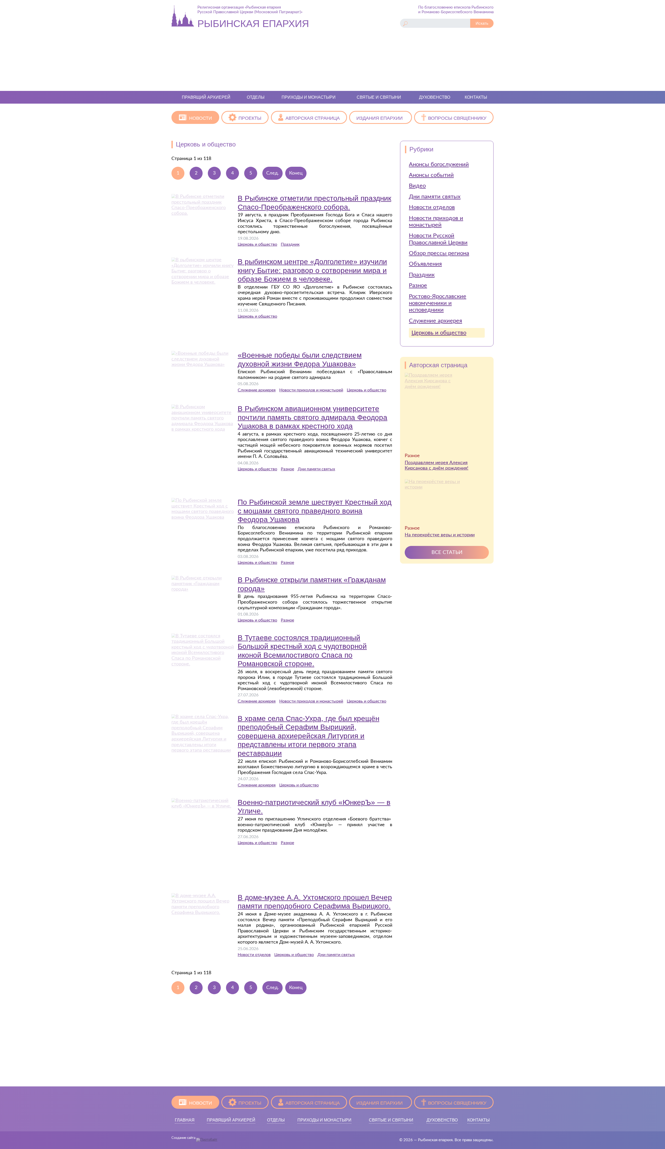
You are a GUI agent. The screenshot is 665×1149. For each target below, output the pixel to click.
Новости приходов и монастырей (311, 390)
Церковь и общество (257, 244)
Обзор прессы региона (439, 253)
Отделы (255, 97)
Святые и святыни (379, 97)
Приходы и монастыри (309, 97)
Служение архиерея (257, 390)
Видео (417, 186)
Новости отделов (254, 955)
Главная (185, 1120)
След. (272, 173)
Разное (287, 469)
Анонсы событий (431, 175)
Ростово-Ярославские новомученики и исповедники (437, 303)
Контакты (476, 97)
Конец (296, 173)
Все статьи (446, 552)
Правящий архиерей (206, 97)
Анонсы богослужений (439, 164)
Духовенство (434, 97)
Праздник (290, 244)
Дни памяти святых (316, 469)
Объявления (425, 264)
